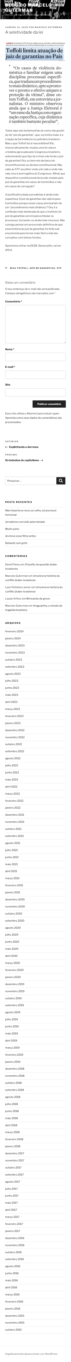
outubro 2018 (13, 1082)
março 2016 (12, 1294)
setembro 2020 (14, 920)
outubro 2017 (13, 1167)
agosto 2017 (12, 1181)
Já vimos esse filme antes (20, 536)
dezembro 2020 (15, 899)
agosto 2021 (12, 843)
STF (59, 268)
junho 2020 (12, 941)
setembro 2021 (14, 836)
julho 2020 (11, 934)
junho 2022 (12, 772)
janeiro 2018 (12, 1146)
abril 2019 (11, 1040)
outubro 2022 (13, 744)
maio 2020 (11, 948)
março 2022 (12, 793)
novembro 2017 (14, 1160)
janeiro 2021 (12, 892)
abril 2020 (11, 955)
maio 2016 (11, 1280)
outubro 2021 (13, 828)
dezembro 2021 (14, 814)
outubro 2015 (13, 1329)
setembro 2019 (14, 1005)
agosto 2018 (12, 1097)
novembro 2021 (14, 821)
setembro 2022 (14, 751)
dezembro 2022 (14, 730)
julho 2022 (11, 765)
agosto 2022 (13, 758)
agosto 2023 (13, 673)
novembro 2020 (15, 906)
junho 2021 (12, 857)
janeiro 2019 (12, 1061)
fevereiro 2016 (14, 1301)
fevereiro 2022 (14, 800)
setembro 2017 (14, 1174)
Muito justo (12, 528)
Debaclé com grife (16, 543)
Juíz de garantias (42, 268)
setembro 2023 (14, 666)
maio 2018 (11, 1118)
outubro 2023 (13, 659)
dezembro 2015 (14, 1315)
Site (7, 384)
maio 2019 (11, 1033)
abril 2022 (11, 786)
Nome (9, 349)
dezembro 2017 (14, 1153)
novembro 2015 (14, 1322)
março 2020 (12, 963)
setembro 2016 (14, 1259)
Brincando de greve (38, 598)
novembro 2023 (15, 652)
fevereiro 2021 (14, 885)
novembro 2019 (14, 991)
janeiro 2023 (13, 723)
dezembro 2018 (14, 1068)
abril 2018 (11, 1125)
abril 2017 (11, 1209)
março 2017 (12, 1216)
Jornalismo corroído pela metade (25, 521)
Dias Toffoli (19, 268)
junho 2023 (12, 687)
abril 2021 (11, 871)
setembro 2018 (14, 1089)
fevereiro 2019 (14, 1054)
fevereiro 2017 (14, 1224)
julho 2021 (11, 850)
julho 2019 (11, 1019)
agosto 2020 (13, 927)
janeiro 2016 (12, 1308)
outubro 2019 (13, 998)
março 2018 (12, 1132)
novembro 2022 (15, 737)
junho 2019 (12, 1026)
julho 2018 (11, 1104)
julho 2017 (11, 1188)
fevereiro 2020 (14, 970)
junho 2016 (12, 1273)
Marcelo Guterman (48, 27)
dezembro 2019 (14, 984)
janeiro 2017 (12, 1231)
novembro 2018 (14, 1075)
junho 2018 (12, 1111)
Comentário (13, 301)
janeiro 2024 (13, 638)
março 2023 (12, 709)
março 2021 (12, 878)
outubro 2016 (13, 1252)
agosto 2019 (12, 1012)
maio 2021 (11, 864)
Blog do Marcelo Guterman (28, 8)
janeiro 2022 (13, 807)
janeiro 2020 (13, 977)
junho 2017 (12, 1195)
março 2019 (12, 1047)
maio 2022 (11, 779)
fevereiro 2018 (14, 1139)
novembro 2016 (14, 1245)
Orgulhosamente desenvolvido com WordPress (31, 1353)
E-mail (10, 366)
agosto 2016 (12, 1266)
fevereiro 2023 (14, 716)
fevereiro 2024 (14, 631)
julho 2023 (11, 680)
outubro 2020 (13, 913)
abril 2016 (11, 1287)
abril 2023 (11, 702)
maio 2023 (11, 694)
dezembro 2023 (15, 645)
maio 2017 (11, 1202)
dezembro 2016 (14, 1238)
